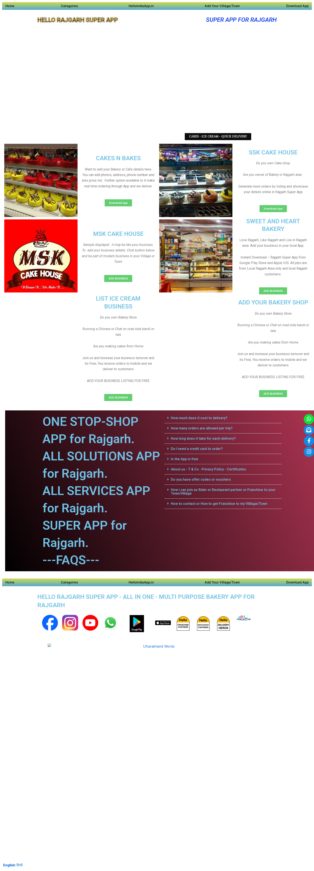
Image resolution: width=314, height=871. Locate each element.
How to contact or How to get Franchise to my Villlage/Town (219, 504)
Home (9, 6)
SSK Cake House (273, 152)
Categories (69, 6)
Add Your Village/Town (222, 6)
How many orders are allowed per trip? (202, 428)
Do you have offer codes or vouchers (201, 479)
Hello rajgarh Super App (77, 20)
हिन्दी (19, 865)
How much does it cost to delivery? (199, 418)
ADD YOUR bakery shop (273, 302)
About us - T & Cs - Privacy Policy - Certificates (208, 469)
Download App (297, 6)
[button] (223, 418)
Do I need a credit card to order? (197, 449)
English (9, 865)
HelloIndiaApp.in (141, 6)
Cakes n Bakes (118, 158)
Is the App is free (184, 459)
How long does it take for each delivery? (203, 438)
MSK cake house (118, 233)
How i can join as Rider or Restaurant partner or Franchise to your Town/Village (223, 491)
